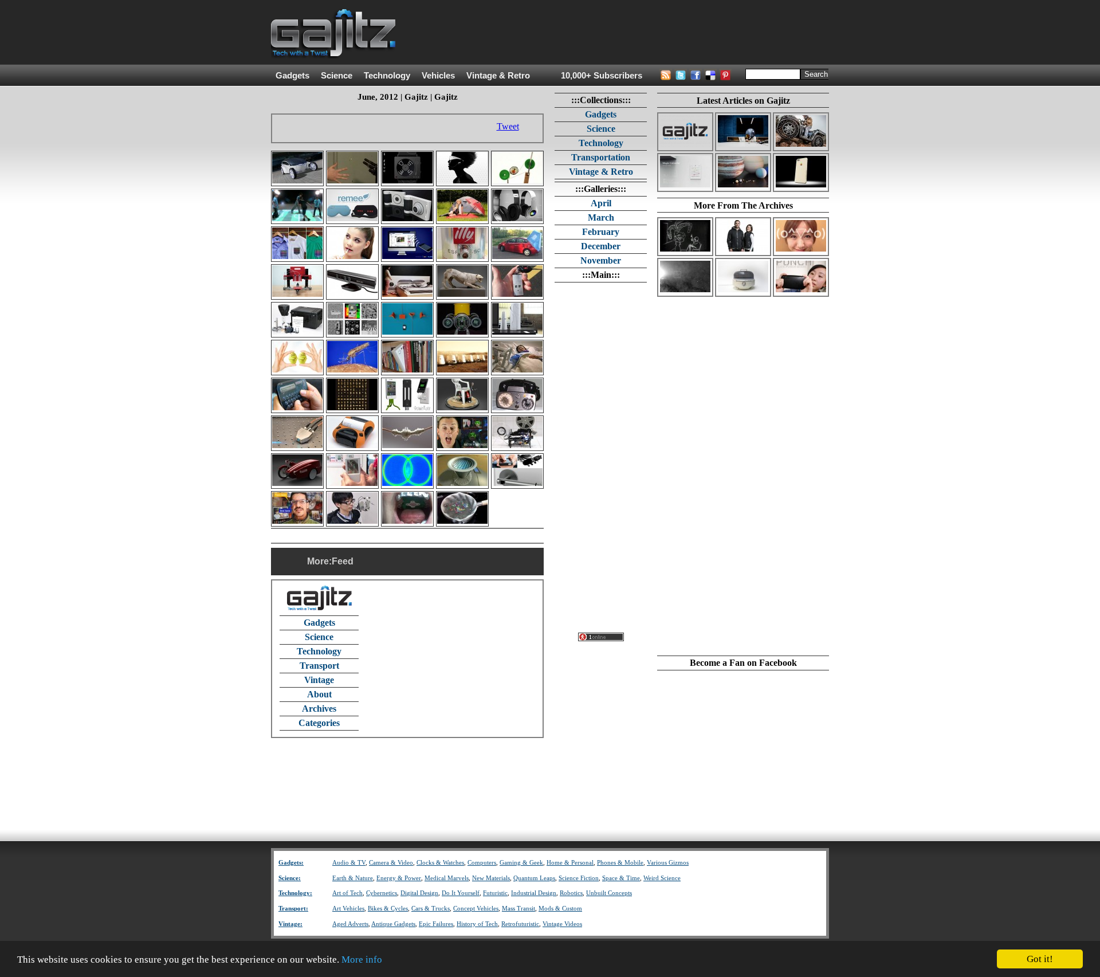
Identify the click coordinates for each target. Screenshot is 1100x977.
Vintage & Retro (498, 75)
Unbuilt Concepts (609, 893)
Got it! (1040, 959)
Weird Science (662, 878)
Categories (319, 723)
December (600, 246)
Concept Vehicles (475, 908)
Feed (342, 561)
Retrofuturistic (520, 924)
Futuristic (495, 893)
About (319, 694)
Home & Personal (570, 863)
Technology (387, 75)
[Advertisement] (620, 32)
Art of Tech (347, 893)
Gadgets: (291, 863)
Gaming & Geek (521, 863)
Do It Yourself (461, 893)
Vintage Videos (562, 924)
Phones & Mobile (620, 863)
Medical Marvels (447, 878)
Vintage (319, 680)
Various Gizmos (668, 863)
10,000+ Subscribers (601, 75)
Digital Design (419, 893)
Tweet (508, 126)
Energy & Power (398, 878)
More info (361, 959)
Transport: (293, 908)
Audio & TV (349, 863)
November (600, 260)
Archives (319, 708)
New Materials (491, 878)
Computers (481, 863)
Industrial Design (533, 893)
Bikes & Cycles (388, 908)
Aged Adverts (350, 924)
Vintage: (290, 924)
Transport (319, 665)
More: (319, 561)
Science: (289, 878)
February (600, 232)
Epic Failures (436, 924)
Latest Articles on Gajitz (743, 100)
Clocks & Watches (440, 863)
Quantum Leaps (534, 878)
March (601, 217)
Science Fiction (579, 878)
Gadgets (292, 75)
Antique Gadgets (393, 924)
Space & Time (621, 878)
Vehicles (438, 75)
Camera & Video (391, 863)
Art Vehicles (348, 908)
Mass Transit (518, 908)
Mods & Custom (560, 908)
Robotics (571, 893)
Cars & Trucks (430, 908)
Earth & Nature (352, 878)
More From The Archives (743, 205)
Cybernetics (381, 893)
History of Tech (477, 924)
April (601, 203)
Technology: (295, 893)
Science (336, 75)
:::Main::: (601, 275)
